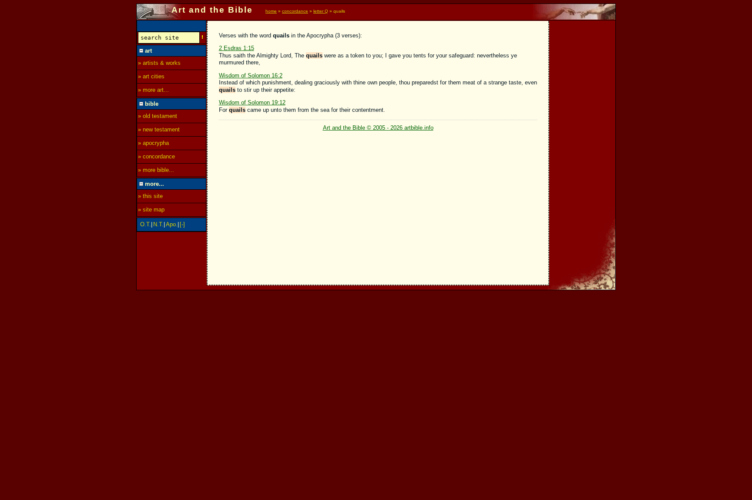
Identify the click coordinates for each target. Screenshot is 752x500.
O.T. (145, 224)
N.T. (158, 224)
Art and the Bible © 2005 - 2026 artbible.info (378, 127)
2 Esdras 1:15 (236, 48)
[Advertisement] (582, 151)
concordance (295, 11)
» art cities (151, 76)
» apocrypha (153, 143)
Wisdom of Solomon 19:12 (252, 102)
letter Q (320, 11)
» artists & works (159, 63)
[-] (182, 224)
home (271, 11)
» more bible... (156, 170)
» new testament (159, 129)
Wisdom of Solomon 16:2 (250, 75)
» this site (150, 196)
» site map (151, 209)
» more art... (153, 90)
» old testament (157, 116)
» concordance (156, 156)
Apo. (172, 224)
